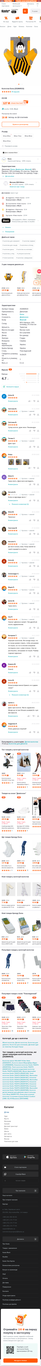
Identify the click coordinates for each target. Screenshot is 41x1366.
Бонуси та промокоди (10, 1270)
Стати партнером (5, 5)
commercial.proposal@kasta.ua (13, 1231)
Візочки (6, 1139)
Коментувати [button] (13, 401)
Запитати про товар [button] (17, 187)
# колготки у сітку (8, 253)
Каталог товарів (20, 1180)
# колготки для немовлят (11, 241)
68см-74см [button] (17, 136)
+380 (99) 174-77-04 (10, 1226)
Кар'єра (5, 1204)
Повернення (7, 1287)
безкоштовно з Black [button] (13, 200)
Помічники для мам (11, 1141)
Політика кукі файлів (10, 1304)
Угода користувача (9, 1295)
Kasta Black (6, 1252)
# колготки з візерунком (24, 258)
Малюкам (7, 1121)
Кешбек (5, 1257)
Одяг (6, 1116)
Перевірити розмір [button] (11, 146)
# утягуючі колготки (23, 253)
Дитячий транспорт (11, 1126)
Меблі (6, 1129)
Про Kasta (6, 1244)
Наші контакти (7, 1195)
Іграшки (7, 1124)
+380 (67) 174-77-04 (10, 1220)
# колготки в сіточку (26, 245)
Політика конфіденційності (12, 1300)
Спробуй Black (21, 1174)
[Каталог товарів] (25, 11)
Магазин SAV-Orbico (17, 182)
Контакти (6, 1291)
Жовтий (28, 169)
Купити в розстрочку (20, 124)
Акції (4, 1274)
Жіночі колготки (8, 1042)
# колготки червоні (28, 241)
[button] (11, 387)
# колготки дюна (8, 249)
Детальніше (9, 176)
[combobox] (35, 11)
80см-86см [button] (28, 136)
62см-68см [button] (7, 135)
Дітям (6, 1112)
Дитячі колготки (31, 742)
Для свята (7, 1134)
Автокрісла (8, 1136)
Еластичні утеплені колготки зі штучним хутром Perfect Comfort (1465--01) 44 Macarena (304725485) (19, 1096)
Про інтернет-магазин (10, 1200)
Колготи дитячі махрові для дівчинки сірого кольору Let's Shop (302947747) (19, 1092)
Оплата (5, 1278)
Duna (12, 169)
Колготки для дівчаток (18, 744)
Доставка (6, 1282)
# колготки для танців (10, 245)
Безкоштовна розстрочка (11, 1265)
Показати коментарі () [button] (20, 504)
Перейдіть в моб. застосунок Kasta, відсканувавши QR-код (24, 1349)
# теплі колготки (8, 258)
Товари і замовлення (10, 1248)
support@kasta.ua (9, 1229)
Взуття (6, 1119)
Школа (6, 1131)
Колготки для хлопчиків (19, 1044)
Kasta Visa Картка (9, 1261)
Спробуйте (14, 9)
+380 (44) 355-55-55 (10, 1217)
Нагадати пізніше (20, 1360)
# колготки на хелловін (24, 249)
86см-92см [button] (7, 141)
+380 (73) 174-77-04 (10, 1223)
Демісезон (20, 169)
